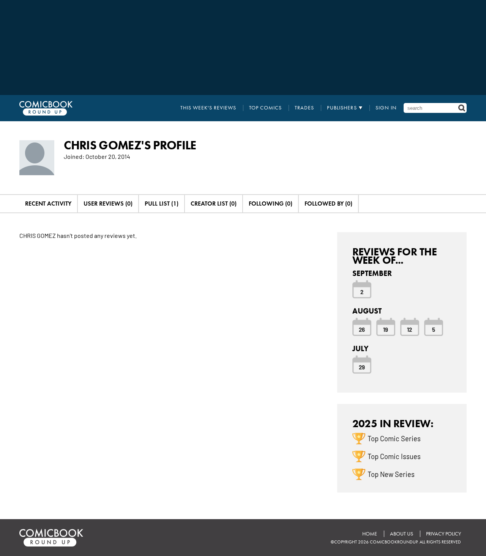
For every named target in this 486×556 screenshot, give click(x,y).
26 (362, 329)
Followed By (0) (328, 203)
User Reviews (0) (108, 203)
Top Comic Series (394, 438)
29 (362, 367)
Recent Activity (48, 203)
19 (385, 329)
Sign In (386, 108)
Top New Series (391, 473)
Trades (304, 108)
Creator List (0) (214, 203)
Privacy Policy (443, 534)
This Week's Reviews (208, 108)
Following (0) (270, 203)
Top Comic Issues (394, 456)
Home (369, 534)
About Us (401, 534)
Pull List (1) (161, 203)
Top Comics (265, 108)
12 (409, 329)
